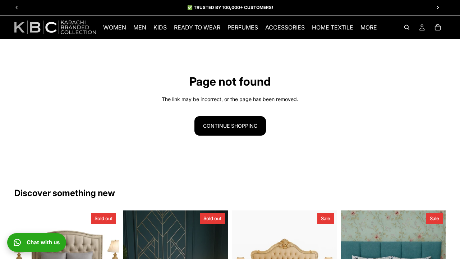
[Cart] (438, 27)
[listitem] (369, 27)
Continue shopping (230, 126)
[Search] (407, 27)
